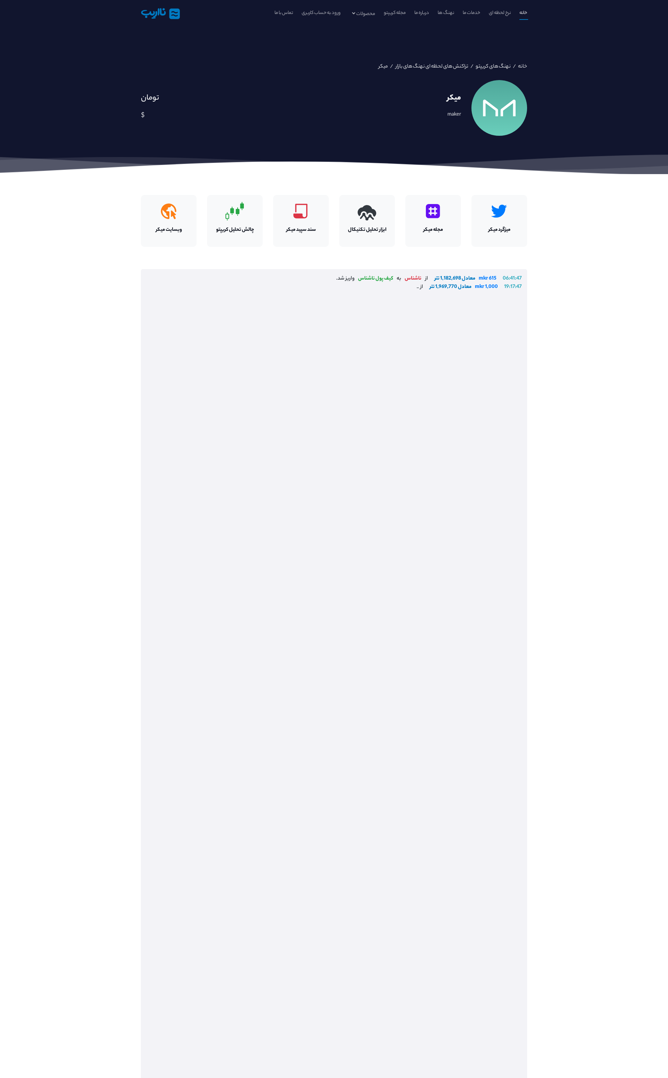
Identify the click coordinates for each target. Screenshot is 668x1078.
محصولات (365, 14)
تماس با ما (284, 13)
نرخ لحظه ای (500, 13)
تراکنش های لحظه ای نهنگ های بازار (431, 67)
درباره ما (421, 13)
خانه (523, 13)
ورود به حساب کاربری (321, 13)
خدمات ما (471, 13)
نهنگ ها (446, 13)
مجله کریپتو (395, 13)
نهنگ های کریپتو (493, 67)
